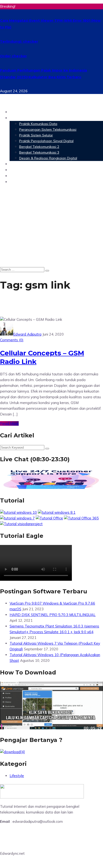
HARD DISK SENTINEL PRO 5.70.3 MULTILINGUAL (53, 614)
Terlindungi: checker (19, 41)
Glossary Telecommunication (39, 169)
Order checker (13, 56)
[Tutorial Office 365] (81, 518)
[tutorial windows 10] (18, 512)
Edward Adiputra (27, 334)
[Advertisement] (51, 226)
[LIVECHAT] (51, 488)
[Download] (12, 752)
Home (16, 111)
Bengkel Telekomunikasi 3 (39, 152)
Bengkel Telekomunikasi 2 (39, 147)
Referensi (19, 175)
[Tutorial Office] (49, 518)
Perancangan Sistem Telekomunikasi (47, 129)
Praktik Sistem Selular (36, 135)
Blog (14, 181)
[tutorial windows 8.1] (56, 512)
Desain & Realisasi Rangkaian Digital (48, 158)
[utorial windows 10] (17, 518)
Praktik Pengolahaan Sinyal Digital (46, 141)
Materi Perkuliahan (29, 117)
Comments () (11, 340)
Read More (9, 423)
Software (19, 163)
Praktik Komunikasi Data (38, 124)
